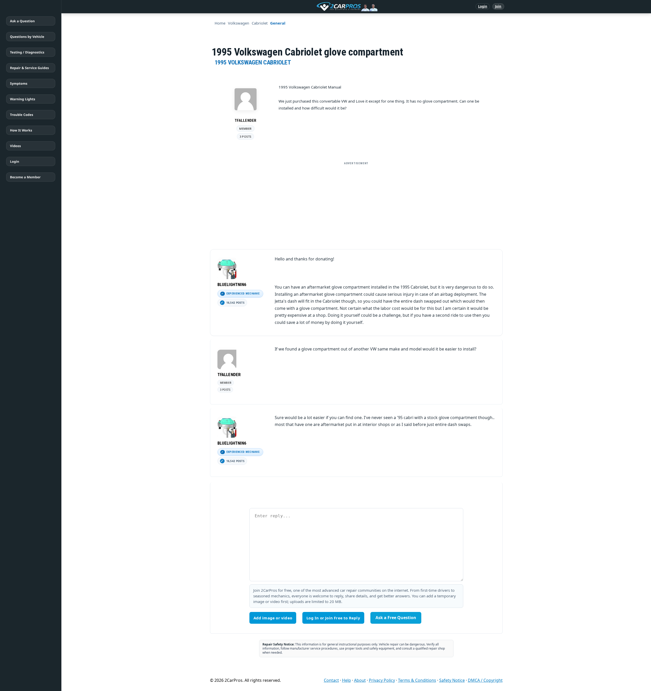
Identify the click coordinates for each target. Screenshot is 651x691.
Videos (15, 146)
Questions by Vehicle (27, 36)
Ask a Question (22, 21)
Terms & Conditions (417, 680)
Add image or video (272, 617)
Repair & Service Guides (29, 67)
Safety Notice (452, 680)
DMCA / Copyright (485, 680)
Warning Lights (22, 99)
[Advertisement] (356, 203)
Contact (331, 680)
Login (483, 6)
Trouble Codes (21, 114)
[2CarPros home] (320, 6)
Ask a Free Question (396, 617)
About (360, 680)
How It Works (21, 130)
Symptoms (18, 83)
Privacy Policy (382, 680)
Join (498, 6)
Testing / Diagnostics (27, 52)
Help (346, 680)
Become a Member (25, 177)
